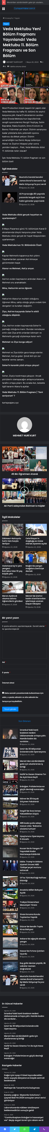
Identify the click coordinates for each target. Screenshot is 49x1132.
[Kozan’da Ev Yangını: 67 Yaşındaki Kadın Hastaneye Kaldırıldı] (10, 852)
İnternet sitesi (8, 683)
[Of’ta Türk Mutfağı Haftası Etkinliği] (10, 881)
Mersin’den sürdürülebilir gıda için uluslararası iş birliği (32, 764)
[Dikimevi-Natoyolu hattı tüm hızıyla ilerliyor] (12, 530)
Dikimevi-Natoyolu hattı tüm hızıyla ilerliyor (11, 541)
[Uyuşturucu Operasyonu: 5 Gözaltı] (10, 840)
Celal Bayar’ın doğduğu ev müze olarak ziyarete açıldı (36, 541)
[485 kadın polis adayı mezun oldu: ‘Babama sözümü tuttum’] (10, 827)
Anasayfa (8, 18)
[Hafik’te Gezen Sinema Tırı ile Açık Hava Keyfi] (10, 778)
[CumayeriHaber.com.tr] (24, 8)
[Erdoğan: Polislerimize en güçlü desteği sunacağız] (10, 790)
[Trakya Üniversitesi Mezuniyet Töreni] (10, 906)
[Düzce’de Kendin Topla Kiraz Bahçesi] (10, 930)
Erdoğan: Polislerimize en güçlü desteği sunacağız (32, 788)
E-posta (6, 672)
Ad (4, 662)
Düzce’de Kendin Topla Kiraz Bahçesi (31, 928)
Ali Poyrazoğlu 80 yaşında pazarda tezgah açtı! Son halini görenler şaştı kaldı (32, 197)
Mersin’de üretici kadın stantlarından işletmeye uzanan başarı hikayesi (36, 600)
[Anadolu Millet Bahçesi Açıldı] (10, 894)
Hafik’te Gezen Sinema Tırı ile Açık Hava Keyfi (33, 775)
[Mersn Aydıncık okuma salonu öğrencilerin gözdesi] (12, 587)
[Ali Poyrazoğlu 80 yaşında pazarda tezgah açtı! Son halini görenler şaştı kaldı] (9, 197)
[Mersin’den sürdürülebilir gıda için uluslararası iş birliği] (10, 765)
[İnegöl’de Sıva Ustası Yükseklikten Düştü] (10, 814)
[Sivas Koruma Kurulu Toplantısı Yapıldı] (10, 918)
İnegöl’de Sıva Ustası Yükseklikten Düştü (30, 812)
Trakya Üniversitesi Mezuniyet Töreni (29, 903)
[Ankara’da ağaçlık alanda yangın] (10, 942)
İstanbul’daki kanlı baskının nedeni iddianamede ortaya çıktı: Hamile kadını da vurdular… (33, 736)
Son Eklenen (25, 721)
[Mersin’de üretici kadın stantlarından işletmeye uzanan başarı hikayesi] (36, 587)
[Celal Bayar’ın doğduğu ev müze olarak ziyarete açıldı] (36, 530)
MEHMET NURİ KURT (14, 62)
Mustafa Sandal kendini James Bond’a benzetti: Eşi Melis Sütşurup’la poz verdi (32, 181)
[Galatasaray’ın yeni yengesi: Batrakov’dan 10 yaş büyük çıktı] (12, 557)
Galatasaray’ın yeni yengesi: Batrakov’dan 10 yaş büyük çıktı (12, 569)
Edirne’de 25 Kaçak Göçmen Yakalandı (29, 800)
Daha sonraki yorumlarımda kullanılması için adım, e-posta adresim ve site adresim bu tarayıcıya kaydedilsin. (22, 697)
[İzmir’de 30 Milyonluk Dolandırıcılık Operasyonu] (10, 752)
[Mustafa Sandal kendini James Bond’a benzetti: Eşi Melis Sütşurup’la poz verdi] (9, 180)
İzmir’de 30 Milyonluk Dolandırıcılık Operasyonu (33, 750)
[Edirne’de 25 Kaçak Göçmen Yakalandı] (10, 802)
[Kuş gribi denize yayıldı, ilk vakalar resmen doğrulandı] (10, 967)
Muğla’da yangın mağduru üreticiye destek (35, 568)
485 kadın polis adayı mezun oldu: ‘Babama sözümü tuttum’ (31, 826)
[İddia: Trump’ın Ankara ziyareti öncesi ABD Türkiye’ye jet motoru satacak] (10, 865)
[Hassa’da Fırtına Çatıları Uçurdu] (10, 955)
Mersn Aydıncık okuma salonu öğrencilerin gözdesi (12, 598)
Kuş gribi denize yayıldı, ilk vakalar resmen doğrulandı (33, 966)
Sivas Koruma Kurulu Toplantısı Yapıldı (30, 916)
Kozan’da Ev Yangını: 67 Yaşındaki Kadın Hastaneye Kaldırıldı (31, 851)
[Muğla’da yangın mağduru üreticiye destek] (36, 557)
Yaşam (17, 18)
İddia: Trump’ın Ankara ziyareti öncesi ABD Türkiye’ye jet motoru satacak (31, 866)
